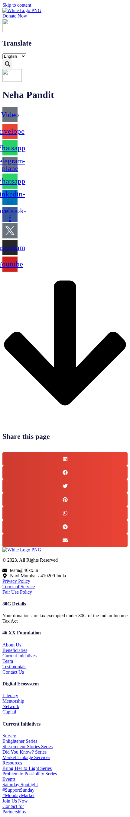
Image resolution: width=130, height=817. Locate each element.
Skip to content (16, 5)
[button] (7, 64)
